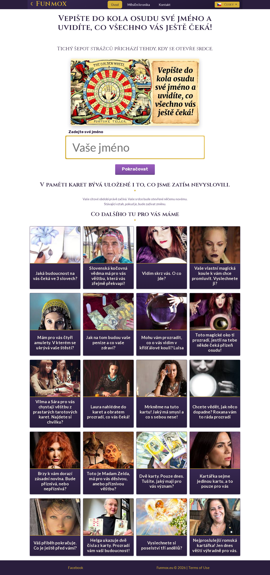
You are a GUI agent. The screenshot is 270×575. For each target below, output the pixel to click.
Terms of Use (199, 567)
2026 (182, 567)
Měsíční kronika (138, 5)
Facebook (75, 567)
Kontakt (164, 5)
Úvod (115, 5)
